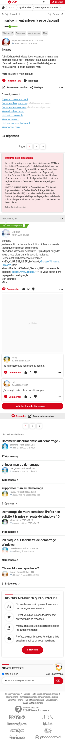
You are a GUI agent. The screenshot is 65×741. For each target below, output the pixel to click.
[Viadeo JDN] (47, 731)
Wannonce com (10, 119)
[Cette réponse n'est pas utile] (34, 289)
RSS (26, 700)
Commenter (12, 289)
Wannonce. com (11, 127)
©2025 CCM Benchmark (32, 703)
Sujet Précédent (12, 14)
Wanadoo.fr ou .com (13, 111)
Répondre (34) (13, 80)
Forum (11, 7)
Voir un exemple (55, 674)
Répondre (21, 416)
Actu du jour (11, 674)
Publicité (48, 694)
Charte (20, 700)
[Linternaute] (17, 724)
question (59, 2)
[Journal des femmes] (17, 717)
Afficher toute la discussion (31, 406)
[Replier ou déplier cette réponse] (61, 218)
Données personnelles (29, 697)
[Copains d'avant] (17, 731)
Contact (56, 694)
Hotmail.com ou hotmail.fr (16, 123)
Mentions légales (37, 700)
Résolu (14, 26)
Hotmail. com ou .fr (12, 115)
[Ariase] (17, 737)
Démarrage (20, 33)
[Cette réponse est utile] (24, 289)
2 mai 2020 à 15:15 (29, 43)
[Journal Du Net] (47, 717)
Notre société (37, 694)
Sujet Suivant (54, 14)
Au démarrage (34, 33)
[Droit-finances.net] (47, 724)
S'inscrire (32, 649)
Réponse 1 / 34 (9, 218)
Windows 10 (7, 33)
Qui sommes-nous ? (13, 694)
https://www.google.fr (24, 271)
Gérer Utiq (12, 700)
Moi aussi (33, 80)
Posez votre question (17, 87)
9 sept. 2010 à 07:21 (20, 235)
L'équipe (27, 694)
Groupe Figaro (52, 700)
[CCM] (13, 2)
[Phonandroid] (47, 737)
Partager (39, 87)
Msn (45, 33)
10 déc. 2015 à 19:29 (21, 360)
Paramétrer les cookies (48, 697)
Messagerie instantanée (46, 7)
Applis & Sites (25, 7)
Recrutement (12, 697)
